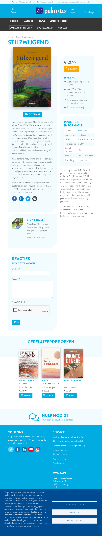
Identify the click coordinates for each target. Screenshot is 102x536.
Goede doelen (59, 463)
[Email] (34, 198)
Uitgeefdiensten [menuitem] (57, 22)
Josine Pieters (70, 386)
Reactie (15, 279)
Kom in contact (66, 419)
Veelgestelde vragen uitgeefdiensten (68, 436)
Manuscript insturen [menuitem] (21, 28)
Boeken (18, 37)
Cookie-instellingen (74, 504)
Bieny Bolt (82, 130)
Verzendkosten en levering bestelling (69, 445)
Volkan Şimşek (48, 387)
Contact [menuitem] (62, 28)
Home (10, 37)
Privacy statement (61, 454)
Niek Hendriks (25, 387)
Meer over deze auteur (36, 237)
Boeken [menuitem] (13, 22)
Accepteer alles (74, 520)
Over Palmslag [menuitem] (43, 29)
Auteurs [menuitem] (28, 21)
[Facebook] (14, 198)
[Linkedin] (21, 198)
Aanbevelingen (59, 458)
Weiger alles (74, 512)
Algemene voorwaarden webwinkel (68, 441)
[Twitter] (28, 198)
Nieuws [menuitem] (41, 21)
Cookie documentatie (11, 530)
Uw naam (16, 268)
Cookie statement (61, 450)
